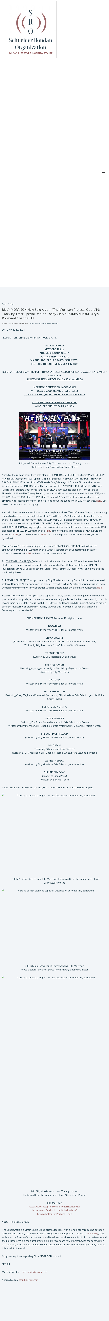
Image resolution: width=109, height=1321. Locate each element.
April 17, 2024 (8, 304)
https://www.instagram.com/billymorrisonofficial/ (54, 1206)
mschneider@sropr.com (34, 1272)
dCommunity (91, 1233)
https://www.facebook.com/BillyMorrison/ (54, 1210)
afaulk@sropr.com (28, 1280)
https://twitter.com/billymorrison (54, 1214)
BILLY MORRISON (37, 323)
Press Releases (51, 323)
